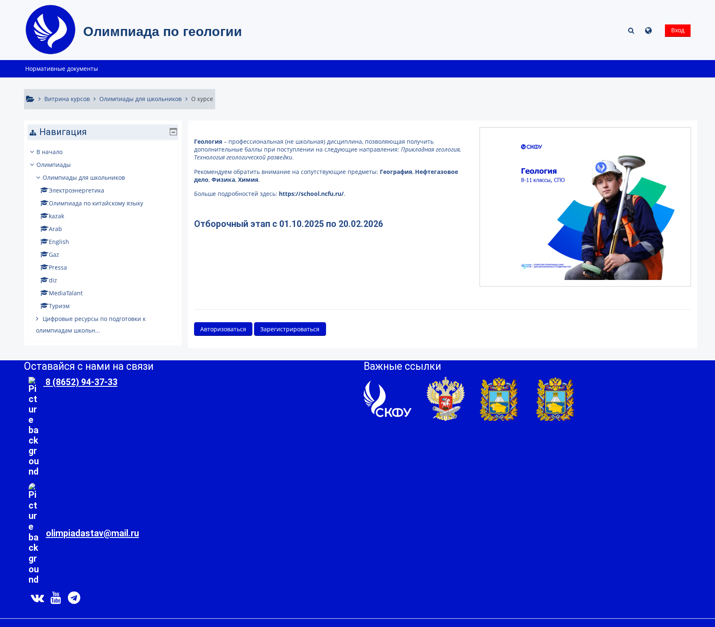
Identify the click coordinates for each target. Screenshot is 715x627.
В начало (49, 152)
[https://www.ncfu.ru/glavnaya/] (388, 398)
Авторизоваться (223, 329)
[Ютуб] (56, 599)
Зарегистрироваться (289, 329)
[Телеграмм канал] (76, 599)
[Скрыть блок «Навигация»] (173, 131)
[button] (632, 30)
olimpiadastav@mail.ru (92, 533)
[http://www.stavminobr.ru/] (555, 398)
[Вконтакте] (35, 599)
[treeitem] (103, 241)
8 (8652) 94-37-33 (80, 382)
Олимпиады (53, 165)
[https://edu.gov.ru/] (446, 398)
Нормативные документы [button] (61, 68)
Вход (677, 30)
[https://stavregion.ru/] (499, 398)
